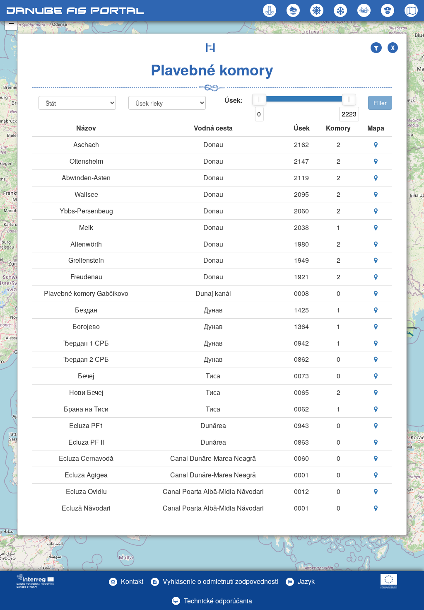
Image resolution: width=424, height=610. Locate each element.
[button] (365, 10)
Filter (380, 103)
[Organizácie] (388, 10)
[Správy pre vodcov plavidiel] (318, 10)
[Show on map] (376, 144)
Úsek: (233, 100)
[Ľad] (341, 10)
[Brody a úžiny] (294, 10)
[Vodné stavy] (270, 10)
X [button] (393, 48)
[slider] (259, 99)
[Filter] (376, 47)
